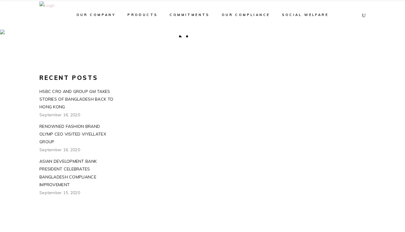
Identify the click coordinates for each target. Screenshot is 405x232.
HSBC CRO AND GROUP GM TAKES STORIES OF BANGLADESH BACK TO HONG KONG (76, 99)
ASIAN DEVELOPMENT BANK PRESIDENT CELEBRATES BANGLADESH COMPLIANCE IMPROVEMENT (68, 173)
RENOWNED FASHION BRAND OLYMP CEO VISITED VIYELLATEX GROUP (72, 134)
